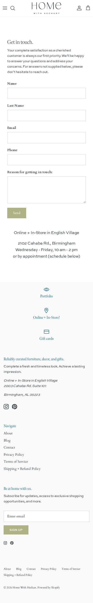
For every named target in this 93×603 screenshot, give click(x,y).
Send (16, 213)
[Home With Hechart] (46, 8)
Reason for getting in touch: (29, 172)
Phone (12, 150)
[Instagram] (6, 406)
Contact (9, 447)
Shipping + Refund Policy (22, 468)
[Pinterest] (14, 406)
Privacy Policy (14, 454)
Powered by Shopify (48, 587)
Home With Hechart (24, 587)
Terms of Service (16, 461)
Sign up (16, 530)
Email (11, 128)
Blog (7, 440)
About (8, 433)
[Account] (78, 8)
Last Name (15, 105)
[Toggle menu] (5, 8)
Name (12, 83)
